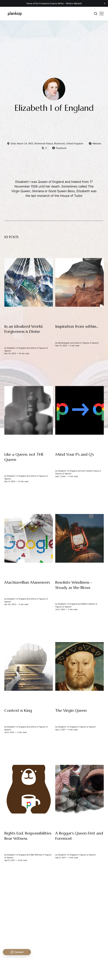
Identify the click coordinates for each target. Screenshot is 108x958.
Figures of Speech (90, 343)
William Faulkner (88, 604)
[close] (104, 3)
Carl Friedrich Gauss (90, 471)
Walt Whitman (36, 855)
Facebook (61, 148)
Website (97, 143)
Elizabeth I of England (16, 348)
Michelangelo (63, 343)
